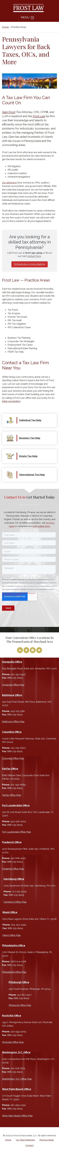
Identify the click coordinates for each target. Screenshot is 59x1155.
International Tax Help (32, 474)
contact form (34, 256)
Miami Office (9, 912)
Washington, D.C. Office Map (17, 1078)
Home (5, 27)
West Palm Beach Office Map (17, 1115)
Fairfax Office (10, 768)
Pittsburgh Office (19, 982)
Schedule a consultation (29, 264)
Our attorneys (9, 182)
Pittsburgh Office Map (20, 1005)
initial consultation (11, 401)
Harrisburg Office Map (15, 902)
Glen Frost (8, 112)
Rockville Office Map (13, 1042)
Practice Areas (47, 1140)
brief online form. (41, 526)
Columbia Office (12, 731)
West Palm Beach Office (16, 1089)
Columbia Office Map (13, 758)
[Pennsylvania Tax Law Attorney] (28, 8)
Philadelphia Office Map (14, 972)
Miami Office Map (11, 935)
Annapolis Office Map (13, 684)
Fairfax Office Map (11, 795)
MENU (25, 17)
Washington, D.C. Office (16, 1052)
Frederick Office (12, 842)
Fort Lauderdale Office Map (16, 831)
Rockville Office (11, 1015)
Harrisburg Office (14, 878)
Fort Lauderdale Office (16, 805)
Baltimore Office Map (13, 721)
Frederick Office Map (13, 868)
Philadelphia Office (13, 945)
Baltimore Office (12, 695)
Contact (29, 1145)
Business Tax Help (29, 438)
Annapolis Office (12, 661)
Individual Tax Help (30, 420)
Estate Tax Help (28, 456)
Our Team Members (25, 1140)
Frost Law (39, 116)
